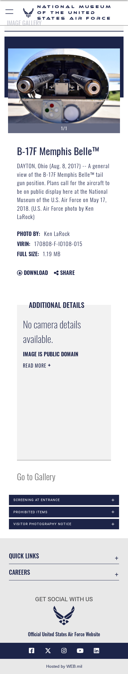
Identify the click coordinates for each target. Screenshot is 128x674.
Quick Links (24, 556)
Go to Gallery (36, 476)
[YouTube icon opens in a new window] (80, 650)
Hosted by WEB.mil (64, 666)
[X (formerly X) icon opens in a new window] (47, 650)
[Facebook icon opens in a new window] (31, 650)
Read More (35, 365)
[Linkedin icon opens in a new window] (96, 650)
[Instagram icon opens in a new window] (64, 650)
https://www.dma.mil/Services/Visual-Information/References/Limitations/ (59, 449)
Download (35, 272)
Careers (19, 572)
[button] (9, 12)
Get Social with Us (64, 599)
